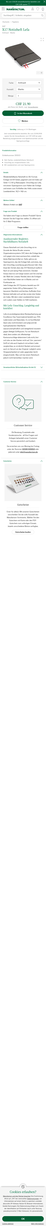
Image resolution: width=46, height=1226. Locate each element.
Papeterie (15, 22)
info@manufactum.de (29, 452)
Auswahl (10, 89)
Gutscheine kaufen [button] (23, 532)
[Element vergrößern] (41, 72)
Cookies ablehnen (8, 1224)
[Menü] (3, 9)
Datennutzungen (33, 1199)
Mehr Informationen (37, 1224)
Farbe (11, 83)
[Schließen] (44, 1)
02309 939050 (28, 449)
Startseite (5, 22)
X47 (20, 204)
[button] (42, 39)
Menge (10, 96)
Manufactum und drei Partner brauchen (16, 1196)
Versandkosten (33, 107)
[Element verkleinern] (38, 72)
